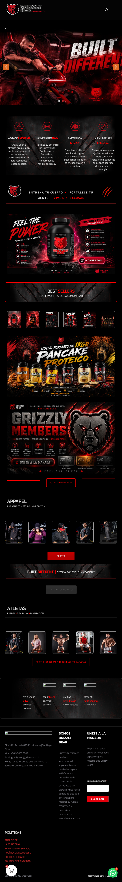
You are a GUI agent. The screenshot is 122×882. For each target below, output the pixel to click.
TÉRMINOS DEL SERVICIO (17, 848)
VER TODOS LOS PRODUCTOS (61, 590)
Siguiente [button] (116, 67)
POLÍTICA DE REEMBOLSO (18, 852)
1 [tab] (59, 101)
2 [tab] (63, 101)
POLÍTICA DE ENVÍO (15, 857)
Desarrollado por (95, 876)
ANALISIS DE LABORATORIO (12, 842)
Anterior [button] (6, 67)
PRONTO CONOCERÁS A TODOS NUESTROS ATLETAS (61, 662)
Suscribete (98, 799)
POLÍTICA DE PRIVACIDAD (17, 861)
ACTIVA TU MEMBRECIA (61, 483)
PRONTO (61, 556)
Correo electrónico (97, 781)
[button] (113, 873)
